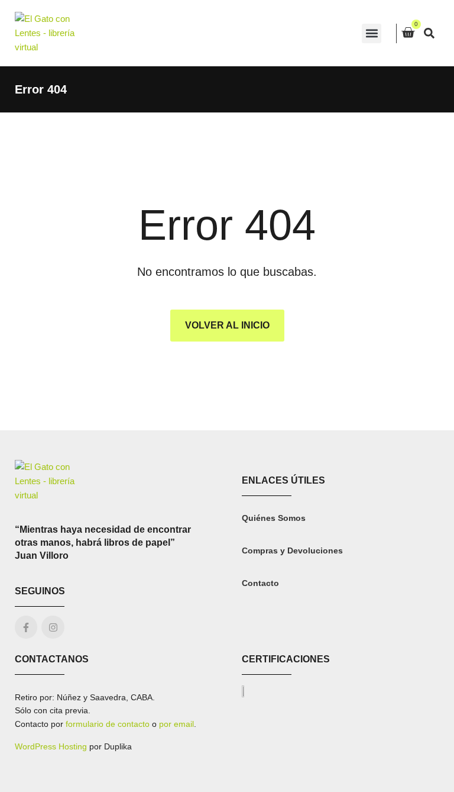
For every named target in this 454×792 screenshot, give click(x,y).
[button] (371, 33)
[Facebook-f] (26, 627)
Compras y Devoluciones (292, 550)
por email (176, 724)
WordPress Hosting (51, 746)
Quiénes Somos (274, 518)
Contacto (260, 583)
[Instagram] (52, 627)
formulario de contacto (108, 724)
